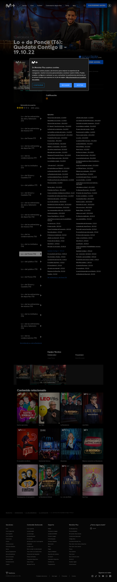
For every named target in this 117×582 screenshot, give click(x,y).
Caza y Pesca (30, 561)
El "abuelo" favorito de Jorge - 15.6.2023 (59, 126)
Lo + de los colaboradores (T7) (29, 157)
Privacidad (64, 576)
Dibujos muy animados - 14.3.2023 (86, 171)
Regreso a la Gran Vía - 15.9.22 (56, 271)
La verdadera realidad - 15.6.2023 (86, 126)
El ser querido (30, 528)
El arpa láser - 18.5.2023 (55, 140)
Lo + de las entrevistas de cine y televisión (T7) (30, 118)
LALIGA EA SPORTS (52, 533)
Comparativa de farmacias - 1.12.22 (86, 223)
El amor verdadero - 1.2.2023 (84, 196)
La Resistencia (65, 425)
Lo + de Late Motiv (66, 497)
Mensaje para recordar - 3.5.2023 (57, 152)
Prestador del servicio (41, 576)
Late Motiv (85, 425)
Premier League (52, 536)
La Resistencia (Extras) (45, 497)
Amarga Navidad (31, 536)
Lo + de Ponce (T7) (28, 138)
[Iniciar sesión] (109, 5)
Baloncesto (50, 544)
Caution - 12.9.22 (52, 274)
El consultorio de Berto (23, 461)
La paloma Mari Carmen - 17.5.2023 (86, 140)
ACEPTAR (80, 85)
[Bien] (24, 108)
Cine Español (9, 533)
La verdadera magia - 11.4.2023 (57, 161)
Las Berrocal (30, 546)
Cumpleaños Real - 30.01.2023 (85, 198)
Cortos (7, 541)
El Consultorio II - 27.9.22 (55, 265)
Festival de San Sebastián (33, 554)
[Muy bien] (27, 108)
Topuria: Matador (52, 551)
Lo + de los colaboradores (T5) (29, 337)
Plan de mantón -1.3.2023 (55, 182)
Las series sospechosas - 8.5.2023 (57, 149)
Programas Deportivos (32, 559)
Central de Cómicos (44, 461)
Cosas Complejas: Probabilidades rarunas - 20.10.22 (88, 247)
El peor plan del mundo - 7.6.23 (85, 129)
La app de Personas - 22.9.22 (84, 265)
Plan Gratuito (72, 551)
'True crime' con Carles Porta (34, 551)
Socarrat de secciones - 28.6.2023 (57, 123)
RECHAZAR (65, 85)
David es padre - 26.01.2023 (84, 201)
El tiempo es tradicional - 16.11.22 (57, 235)
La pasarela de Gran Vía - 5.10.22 (57, 259)
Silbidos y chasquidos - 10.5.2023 (57, 146)
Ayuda (94, 528)
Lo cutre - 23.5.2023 (82, 138)
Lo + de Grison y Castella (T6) (27, 194)
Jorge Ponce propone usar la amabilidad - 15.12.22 (60, 219)
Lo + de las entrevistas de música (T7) (30, 129)
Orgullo (8, 564)
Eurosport (50, 556)
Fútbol (39, 5)
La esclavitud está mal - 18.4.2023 (86, 158)
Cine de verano (9, 544)
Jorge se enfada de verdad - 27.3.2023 (87, 165)
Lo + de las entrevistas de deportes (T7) (30, 147)
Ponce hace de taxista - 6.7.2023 (57, 117)
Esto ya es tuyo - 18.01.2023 (84, 207)
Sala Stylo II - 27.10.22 (82, 240)
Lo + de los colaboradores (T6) (29, 235)
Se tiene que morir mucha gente (35, 541)
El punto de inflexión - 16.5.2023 (57, 143)
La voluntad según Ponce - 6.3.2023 (86, 177)
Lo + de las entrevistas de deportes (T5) (30, 295)
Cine (32, 5)
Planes (70, 549)
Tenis (67, 5)
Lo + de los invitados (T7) (29, 166)
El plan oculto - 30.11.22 (54, 226)
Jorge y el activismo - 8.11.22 (84, 238)
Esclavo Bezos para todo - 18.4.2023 (58, 158)
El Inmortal (29, 539)
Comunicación (72, 564)
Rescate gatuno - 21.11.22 (55, 232)
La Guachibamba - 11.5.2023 (84, 143)
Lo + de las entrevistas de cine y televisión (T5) (30, 326)
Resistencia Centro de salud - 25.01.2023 (59, 204)
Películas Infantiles (10, 546)
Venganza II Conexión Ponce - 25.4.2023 (59, 155)
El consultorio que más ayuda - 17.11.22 (87, 232)
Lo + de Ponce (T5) (28, 277)
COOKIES (74, 576)
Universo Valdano (52, 541)
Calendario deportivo (54, 5)
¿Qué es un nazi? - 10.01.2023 (84, 213)
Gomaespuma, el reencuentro (25, 497)
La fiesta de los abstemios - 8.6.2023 (58, 129)
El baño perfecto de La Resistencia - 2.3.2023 (61, 180)
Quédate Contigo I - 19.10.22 (84, 251)
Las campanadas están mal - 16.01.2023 (59, 210)
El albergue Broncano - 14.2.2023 (86, 190)
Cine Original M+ (10, 531)
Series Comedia (10, 556)
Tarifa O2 (71, 559)
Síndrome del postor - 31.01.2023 (57, 198)
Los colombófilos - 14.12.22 (84, 219)
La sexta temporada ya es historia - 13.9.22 (88, 271)
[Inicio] (10, 6)
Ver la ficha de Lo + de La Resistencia (31, 343)
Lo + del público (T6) (29, 261)
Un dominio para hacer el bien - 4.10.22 (87, 259)
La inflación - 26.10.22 (82, 243)
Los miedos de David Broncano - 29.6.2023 (88, 120)
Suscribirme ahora (96, 5)
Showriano (64, 461)
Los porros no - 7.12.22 (54, 223)
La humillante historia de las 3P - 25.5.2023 (60, 135)
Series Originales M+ (11, 551)
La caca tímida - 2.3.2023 (83, 180)
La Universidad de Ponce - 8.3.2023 (58, 177)
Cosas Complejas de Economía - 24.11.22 (59, 229)
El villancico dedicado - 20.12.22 (85, 216)
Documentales (9, 559)
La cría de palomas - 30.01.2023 (57, 201)
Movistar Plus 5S (31, 564)
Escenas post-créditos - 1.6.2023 (85, 132)
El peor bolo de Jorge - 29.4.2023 (85, 155)
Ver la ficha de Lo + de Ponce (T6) (57, 277)
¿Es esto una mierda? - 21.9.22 (56, 268)
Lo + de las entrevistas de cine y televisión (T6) (30, 205)
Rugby (49, 549)
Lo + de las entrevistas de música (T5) (30, 305)
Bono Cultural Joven (74, 556)
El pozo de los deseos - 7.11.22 (56, 240)
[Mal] (20, 108)
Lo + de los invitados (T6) (29, 245)
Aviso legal (54, 576)
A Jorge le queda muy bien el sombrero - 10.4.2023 (88, 161)
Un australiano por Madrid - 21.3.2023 (58, 168)
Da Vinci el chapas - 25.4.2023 (85, 152)
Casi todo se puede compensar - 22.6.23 (87, 123)
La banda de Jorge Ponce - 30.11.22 (86, 226)
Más (74, 6)
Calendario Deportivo (53, 559)
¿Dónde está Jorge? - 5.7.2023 (84, 117)
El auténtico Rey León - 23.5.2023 (57, 138)
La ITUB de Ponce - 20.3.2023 (84, 168)
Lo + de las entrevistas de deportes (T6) (30, 216)
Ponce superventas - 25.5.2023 (85, 135)
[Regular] (22, 108)
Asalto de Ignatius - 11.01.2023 (56, 213)
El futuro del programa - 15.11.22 (85, 235)
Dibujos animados (31, 556)
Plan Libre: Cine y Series (75, 546)
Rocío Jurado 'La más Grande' (34, 549)
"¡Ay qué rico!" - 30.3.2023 (55, 165)
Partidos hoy (51, 561)
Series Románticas (10, 554)
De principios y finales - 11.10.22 (56, 256)
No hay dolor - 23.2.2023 (55, 187)
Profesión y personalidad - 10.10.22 (86, 256)
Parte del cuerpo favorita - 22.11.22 (86, 229)
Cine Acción (9, 539)
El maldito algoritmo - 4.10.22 (56, 262)
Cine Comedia (9, 536)
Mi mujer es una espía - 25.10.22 (57, 246)
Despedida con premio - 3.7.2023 (57, 120)
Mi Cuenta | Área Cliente (75, 533)
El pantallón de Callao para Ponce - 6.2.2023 (61, 196)
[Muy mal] (18, 108)
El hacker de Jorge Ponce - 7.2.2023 (86, 193)
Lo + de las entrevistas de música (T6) (30, 225)
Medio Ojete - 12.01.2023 (83, 210)
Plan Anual (71, 554)
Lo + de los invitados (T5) (29, 315)
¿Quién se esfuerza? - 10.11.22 (56, 238)
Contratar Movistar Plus (75, 541)
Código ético (72, 539)
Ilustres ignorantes (22, 425)
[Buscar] (84, 5)
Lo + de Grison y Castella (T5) (27, 285)
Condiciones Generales (75, 536)
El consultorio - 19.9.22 (82, 268)
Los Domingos (30, 533)
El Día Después (51, 539)
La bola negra (30, 531)
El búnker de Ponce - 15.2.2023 (57, 190)
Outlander (29, 544)
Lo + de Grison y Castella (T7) (27, 176)
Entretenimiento (10, 561)
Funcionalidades (73, 531)
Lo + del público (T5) (29, 269)
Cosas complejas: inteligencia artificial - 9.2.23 (61, 193)
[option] (23, 375)
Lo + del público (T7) (29, 185)
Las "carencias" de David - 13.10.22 (86, 254)
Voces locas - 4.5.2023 (82, 149)
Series (24, 5)
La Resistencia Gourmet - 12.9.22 (85, 274)
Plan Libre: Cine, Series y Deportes (77, 544)
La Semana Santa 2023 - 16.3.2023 (57, 171)
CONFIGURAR (38, 85)
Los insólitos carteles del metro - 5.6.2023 (60, 132)
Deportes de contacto (53, 554)
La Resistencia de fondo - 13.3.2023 (58, 174)
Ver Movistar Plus (73, 528)
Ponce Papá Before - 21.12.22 (56, 216)
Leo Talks (41, 425)
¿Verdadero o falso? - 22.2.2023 (85, 187)
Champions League (52, 531)
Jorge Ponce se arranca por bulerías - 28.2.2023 (87, 183)
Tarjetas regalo (73, 561)
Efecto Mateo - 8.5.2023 (83, 146)
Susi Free (85, 497)
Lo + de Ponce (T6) (28, 254)
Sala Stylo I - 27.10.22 (54, 243)
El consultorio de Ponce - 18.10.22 (57, 254)
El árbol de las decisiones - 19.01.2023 (58, 207)
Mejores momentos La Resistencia (92, 461)
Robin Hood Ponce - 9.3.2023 (84, 174)
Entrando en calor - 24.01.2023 (85, 204)
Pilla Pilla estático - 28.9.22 (84, 262)
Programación (51, 564)
